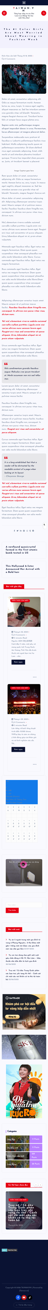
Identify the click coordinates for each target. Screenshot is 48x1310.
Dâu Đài (11, 1140)
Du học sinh (12, 1148)
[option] (24, 1210)
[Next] (40, 1185)
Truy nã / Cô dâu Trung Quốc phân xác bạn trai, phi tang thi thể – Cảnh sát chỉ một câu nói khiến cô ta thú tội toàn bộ (22, 1213)
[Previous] (36, 1185)
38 (33, 1164)
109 (33, 1154)
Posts (36, 1139)
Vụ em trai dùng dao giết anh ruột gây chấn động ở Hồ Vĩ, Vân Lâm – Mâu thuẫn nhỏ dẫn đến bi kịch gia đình (23, 958)
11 (33, 1139)
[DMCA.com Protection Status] (9, 1250)
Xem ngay (18, 662)
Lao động (12, 1164)
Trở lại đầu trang (25, 1305)
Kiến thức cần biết (9, 56)
